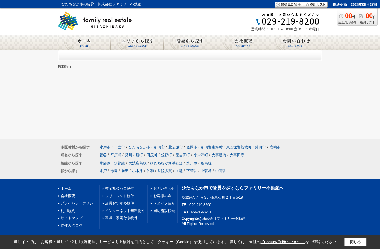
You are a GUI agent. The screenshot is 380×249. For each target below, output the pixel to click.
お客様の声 (162, 196)
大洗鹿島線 (138, 163)
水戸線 (191, 163)
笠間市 (191, 147)
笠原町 (166, 155)
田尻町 (152, 155)
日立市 (119, 147)
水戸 (103, 171)
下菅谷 (191, 171)
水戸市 (105, 147)
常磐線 (105, 163)
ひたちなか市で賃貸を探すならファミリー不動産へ (233, 187)
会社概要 (68, 196)
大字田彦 (237, 155)
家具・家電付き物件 (121, 218)
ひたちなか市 (139, 147)
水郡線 (119, 163)
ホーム (66, 188)
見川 (128, 155)
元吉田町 (183, 155)
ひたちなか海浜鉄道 (166, 163)
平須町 (115, 155)
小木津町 (201, 155)
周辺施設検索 (164, 211)
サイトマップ (71, 218)
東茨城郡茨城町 (238, 147)
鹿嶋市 (275, 147)
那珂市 (159, 147)
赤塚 (114, 171)
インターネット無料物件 (125, 211)
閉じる (355, 242)
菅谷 (103, 155)
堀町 (139, 155)
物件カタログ (71, 225)
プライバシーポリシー (79, 203)
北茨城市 (175, 147)
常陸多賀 (164, 171)
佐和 (150, 171)
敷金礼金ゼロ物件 (119, 188)
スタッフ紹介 (164, 203)
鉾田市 (260, 147)
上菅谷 (206, 171)
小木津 (137, 171)
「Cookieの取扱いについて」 (283, 242)
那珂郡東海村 (212, 147)
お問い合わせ (164, 188)
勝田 (125, 171)
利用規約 (68, 211)
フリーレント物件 (119, 196)
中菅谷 (220, 171)
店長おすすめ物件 (119, 203)
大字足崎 (219, 155)
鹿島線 (206, 163)
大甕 (179, 171)
